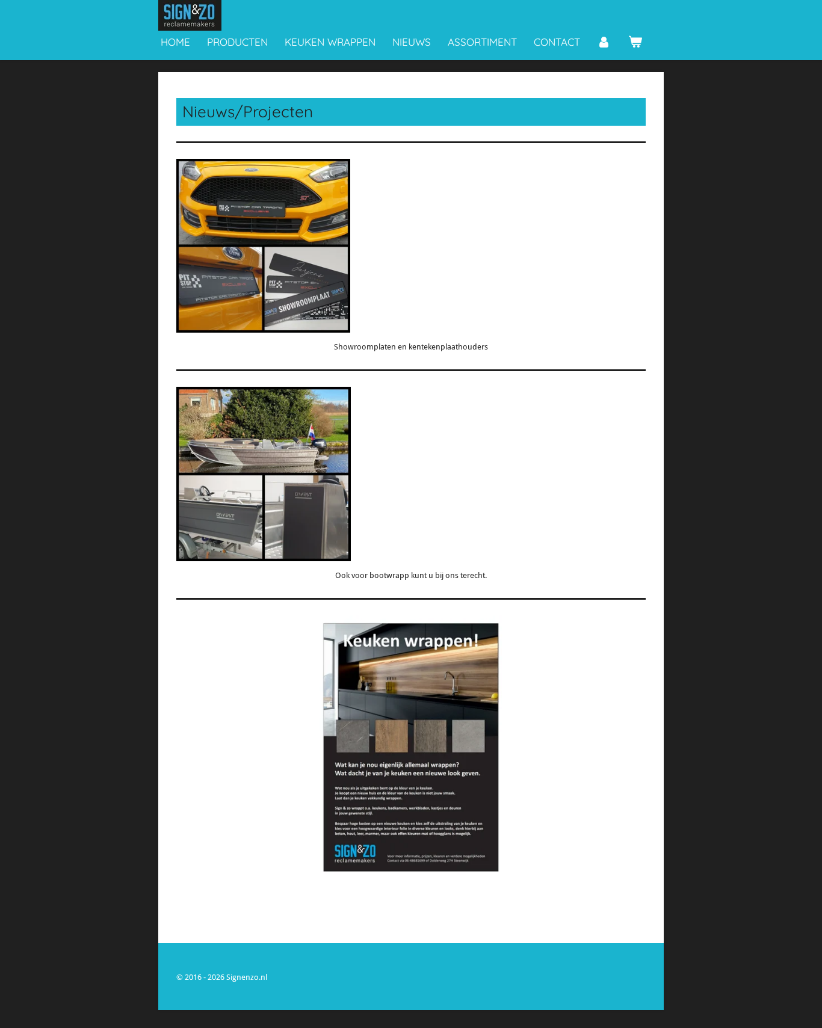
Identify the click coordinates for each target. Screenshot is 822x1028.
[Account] (604, 42)
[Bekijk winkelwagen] (635, 42)
